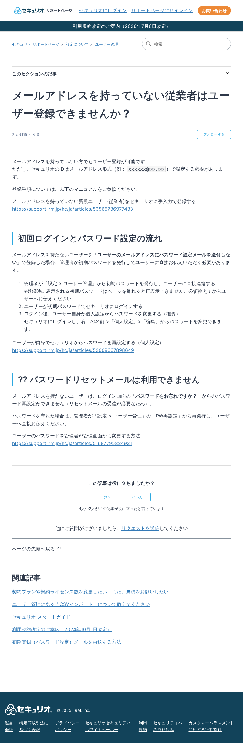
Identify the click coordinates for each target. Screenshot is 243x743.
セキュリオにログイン (103, 10)
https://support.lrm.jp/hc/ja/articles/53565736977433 (72, 209)
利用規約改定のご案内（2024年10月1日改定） (62, 629)
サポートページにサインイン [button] (162, 10)
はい (106, 497)
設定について (77, 44)
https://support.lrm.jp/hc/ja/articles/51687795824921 (72, 443)
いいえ (137, 497)
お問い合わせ (214, 10)
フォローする (214, 134)
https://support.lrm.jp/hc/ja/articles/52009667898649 (73, 350)
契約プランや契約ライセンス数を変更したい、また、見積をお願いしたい (90, 592)
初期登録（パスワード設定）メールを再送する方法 (66, 642)
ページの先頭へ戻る (34, 549)
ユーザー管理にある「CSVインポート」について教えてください (81, 604)
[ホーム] (42, 10)
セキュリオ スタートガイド (41, 617)
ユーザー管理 (106, 44)
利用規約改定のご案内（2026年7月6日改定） (122, 26)
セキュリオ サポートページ (36, 44)
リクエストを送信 (140, 528)
